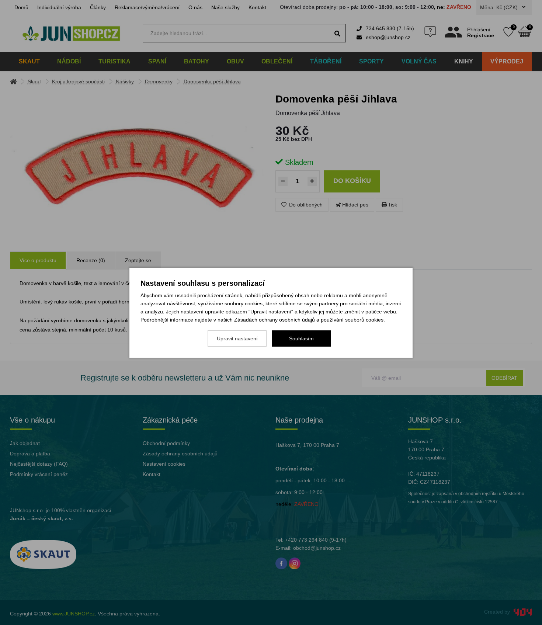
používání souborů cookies (352, 320)
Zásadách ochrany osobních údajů (274, 320)
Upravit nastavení (237, 338)
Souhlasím (301, 338)
